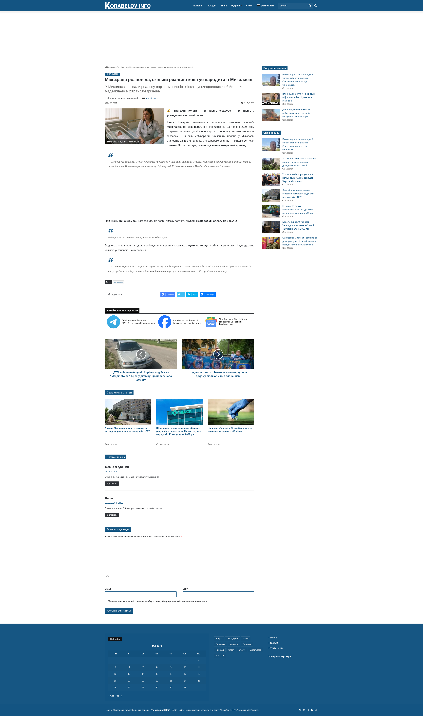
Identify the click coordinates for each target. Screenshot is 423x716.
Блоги (246, 639)
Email (108, 589)
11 (199, 667)
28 (143, 687)
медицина (118, 282)
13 (129, 674)
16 (171, 674)
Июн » (119, 696)
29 (157, 687)
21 (143, 681)
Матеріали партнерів (280, 656)
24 (185, 681)
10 (185, 667)
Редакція (273, 643)
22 (157, 681)
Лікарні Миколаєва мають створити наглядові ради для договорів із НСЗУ (298, 193)
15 (157, 674)
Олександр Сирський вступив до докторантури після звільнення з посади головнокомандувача (299, 241)
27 (129, 687)
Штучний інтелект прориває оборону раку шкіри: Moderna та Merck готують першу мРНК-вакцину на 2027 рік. (178, 431)
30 (171, 687)
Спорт (231, 650)
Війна (224, 5)
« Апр (111, 696)
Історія (219, 639)
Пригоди (220, 650)
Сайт (185, 589)
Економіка (220, 644)
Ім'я (108, 576)
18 (199, 674)
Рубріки (235, 5)
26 (115, 687)
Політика (247, 644)
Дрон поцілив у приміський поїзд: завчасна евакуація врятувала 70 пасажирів (296, 113)
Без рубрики (232, 639)
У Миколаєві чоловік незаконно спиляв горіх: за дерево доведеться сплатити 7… (299, 162)
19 (115, 681)
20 (129, 681)
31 (185, 687)
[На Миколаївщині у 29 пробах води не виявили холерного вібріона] (231, 412)
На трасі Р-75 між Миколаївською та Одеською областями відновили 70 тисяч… (300, 209)
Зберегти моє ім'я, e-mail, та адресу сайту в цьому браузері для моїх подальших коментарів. (158, 601)
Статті (249, 5)
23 (171, 681)
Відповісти (112, 483)
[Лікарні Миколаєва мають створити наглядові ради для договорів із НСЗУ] (128, 412)
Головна (197, 5)
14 (143, 674)
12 (115, 674)
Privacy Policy (276, 648)
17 (185, 674)
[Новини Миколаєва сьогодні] (128, 6)
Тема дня (211, 5)
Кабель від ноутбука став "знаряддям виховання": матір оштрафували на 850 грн (298, 225)
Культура (234, 644)
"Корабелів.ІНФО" (160, 710)
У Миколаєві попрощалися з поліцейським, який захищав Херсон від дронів (297, 178)
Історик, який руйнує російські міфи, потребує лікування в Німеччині (298, 97)
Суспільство (122, 67)
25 (199, 681)
